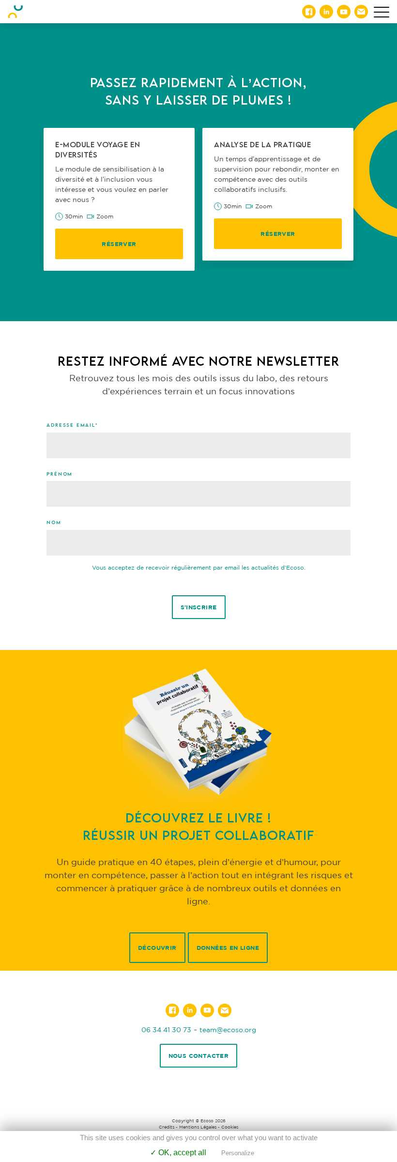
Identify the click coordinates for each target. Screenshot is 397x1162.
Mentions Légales (197, 1127)
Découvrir (157, 948)
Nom (53, 522)
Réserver (119, 244)
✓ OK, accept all (178, 1152)
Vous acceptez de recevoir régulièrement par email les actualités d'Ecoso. (198, 567)
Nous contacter (198, 1056)
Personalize (237, 1153)
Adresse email (72, 425)
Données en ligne (228, 948)
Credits (166, 1127)
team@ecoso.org (227, 1029)
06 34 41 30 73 (166, 1029)
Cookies (229, 1127)
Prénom (59, 474)
